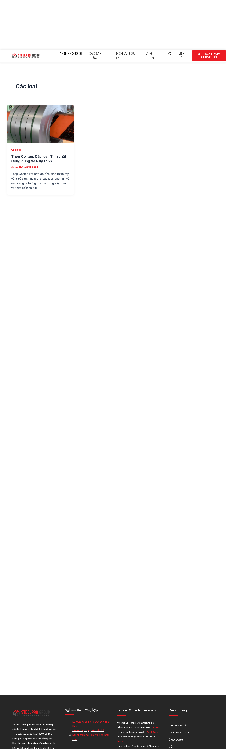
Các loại (16, 149)
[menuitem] (70, 56)
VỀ (170, 54)
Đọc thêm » (156, 727)
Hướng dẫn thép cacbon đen (132, 732)
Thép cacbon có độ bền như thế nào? (136, 736)
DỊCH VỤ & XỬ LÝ (126, 56)
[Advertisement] (106, 25)
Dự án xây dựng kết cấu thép (88, 730)
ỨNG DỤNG (149, 56)
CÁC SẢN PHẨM (95, 56)
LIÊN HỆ (182, 56)
